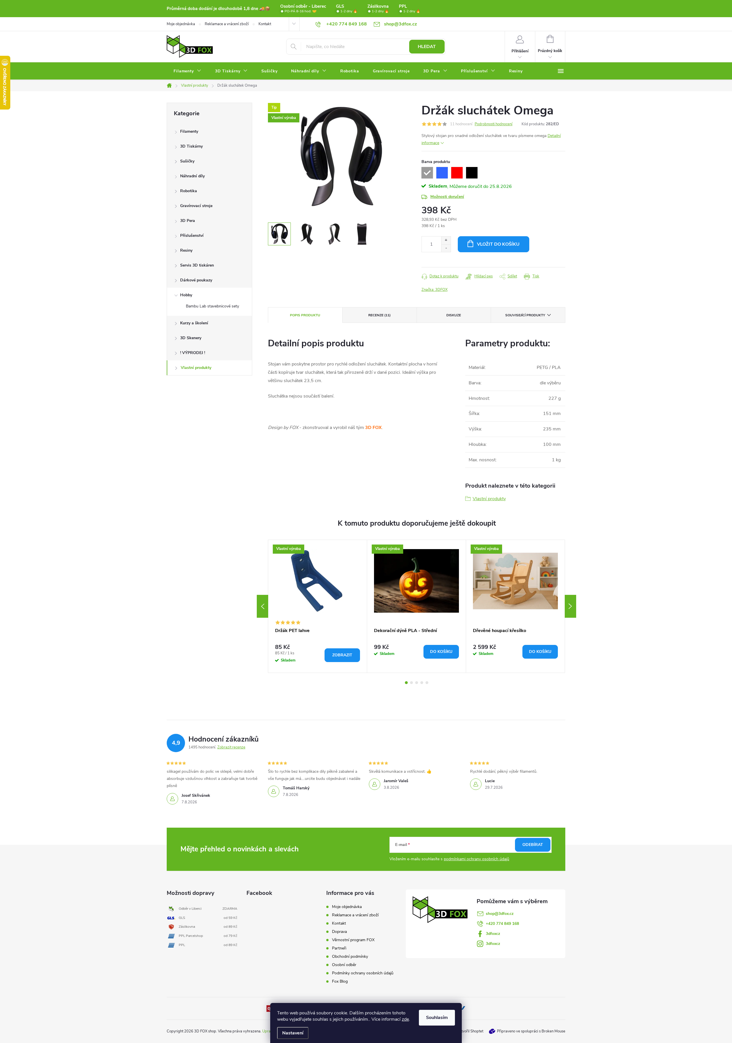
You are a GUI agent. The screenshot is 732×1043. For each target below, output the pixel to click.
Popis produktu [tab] (305, 315)
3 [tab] (416, 682)
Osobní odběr (344, 964)
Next (570, 606)
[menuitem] (187, 71)
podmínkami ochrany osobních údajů (476, 859)
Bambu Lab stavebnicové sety (212, 306)
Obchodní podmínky (350, 956)
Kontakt (264, 24)
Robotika (188, 191)
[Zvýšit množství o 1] (446, 240)
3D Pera (187, 220)
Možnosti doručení (447, 196)
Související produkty (525, 315)
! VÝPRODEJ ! (192, 352)
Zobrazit (342, 655)
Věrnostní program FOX (353, 940)
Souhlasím (437, 1017)
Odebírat (532, 844)
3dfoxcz (493, 933)
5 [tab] (426, 682)
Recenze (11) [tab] (379, 315)
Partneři (339, 948)
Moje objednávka (181, 24)
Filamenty (189, 131)
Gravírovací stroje (196, 205)
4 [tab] (421, 682)
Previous (262, 606)
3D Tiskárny (191, 146)
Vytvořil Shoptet (470, 1031)
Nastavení (292, 1033)
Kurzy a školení (194, 323)
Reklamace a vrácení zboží (227, 24)
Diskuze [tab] (453, 315)
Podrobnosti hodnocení (493, 124)
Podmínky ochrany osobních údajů (362, 973)
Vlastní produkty (196, 367)
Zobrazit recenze (231, 747)
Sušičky (187, 161)
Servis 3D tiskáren (197, 265)
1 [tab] (406, 682)
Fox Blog (340, 981)
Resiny (186, 250)
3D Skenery (190, 338)
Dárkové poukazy (196, 280)
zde (405, 1019)
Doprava (339, 931)
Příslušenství (192, 235)
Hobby (186, 295)
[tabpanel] (317, 606)
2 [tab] (411, 682)
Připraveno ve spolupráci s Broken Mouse (531, 1031)
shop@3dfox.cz (500, 913)
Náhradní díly (192, 176)
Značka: (434, 289)
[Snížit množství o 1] (446, 248)
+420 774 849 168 (502, 923)
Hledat (427, 46)
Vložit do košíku (498, 244)
